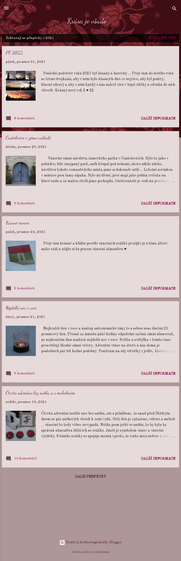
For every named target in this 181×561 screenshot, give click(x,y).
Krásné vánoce (17, 223)
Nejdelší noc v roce (21, 308)
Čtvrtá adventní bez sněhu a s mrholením (40, 393)
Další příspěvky (90, 476)
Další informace (158, 118)
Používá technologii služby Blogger (93, 542)
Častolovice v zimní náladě (28, 138)
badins (106, 552)
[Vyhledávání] (174, 9)
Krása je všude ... (90, 20)
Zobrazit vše (161, 38)
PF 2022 (14, 53)
